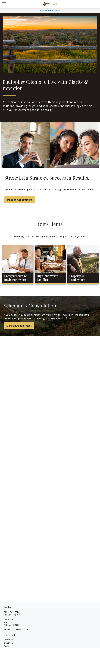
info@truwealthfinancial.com (16, 629)
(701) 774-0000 (16, 612)
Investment (8, 643)
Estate (6, 646)
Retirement (8, 639)
